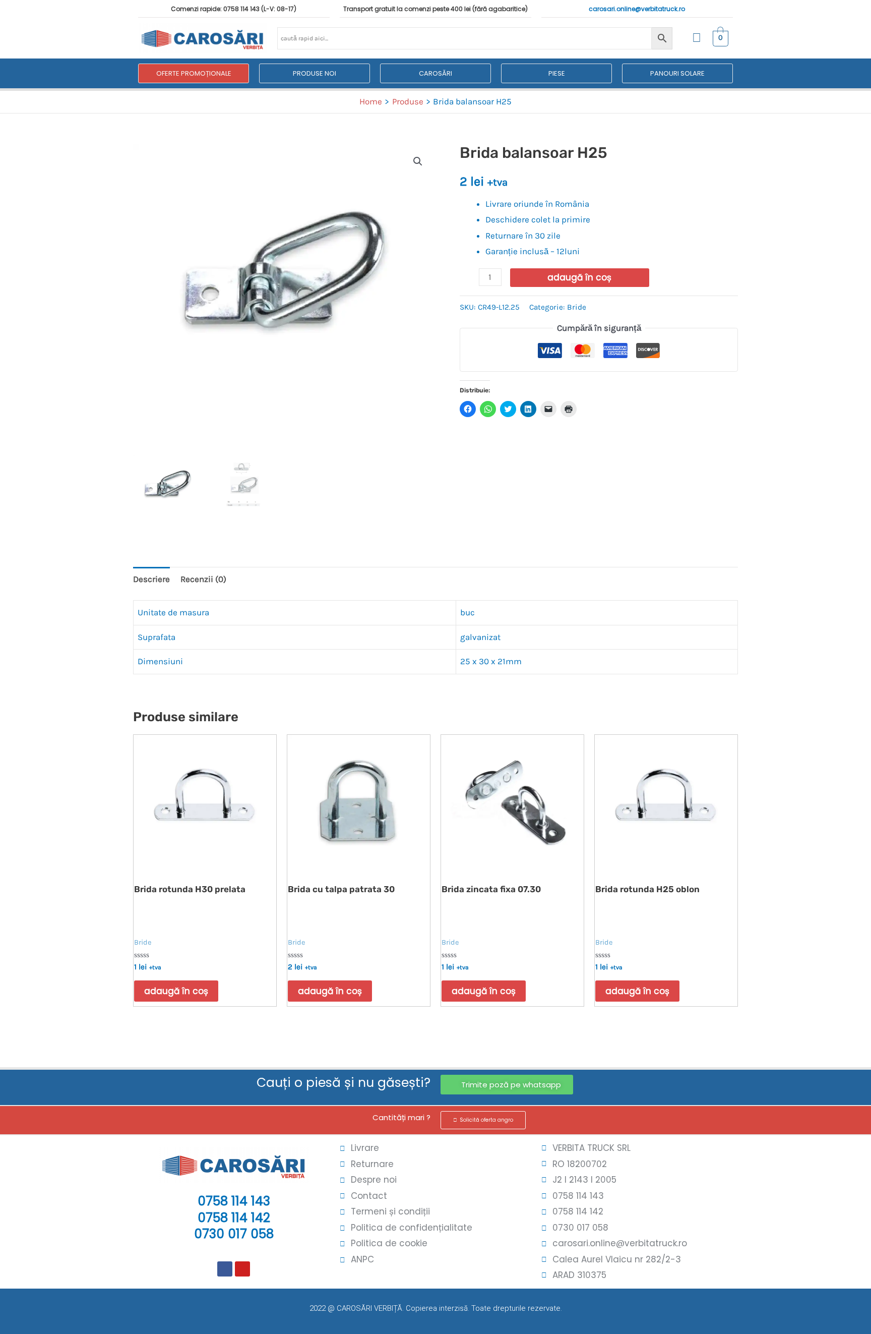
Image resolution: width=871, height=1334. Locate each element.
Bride (576, 307)
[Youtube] (242, 1269)
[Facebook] (224, 1269)
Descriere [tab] (151, 579)
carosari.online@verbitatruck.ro (637, 9)
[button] (418, 161)
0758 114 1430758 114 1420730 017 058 (234, 1217)
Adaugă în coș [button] (176, 991)
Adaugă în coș (579, 277)
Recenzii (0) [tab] (203, 579)
